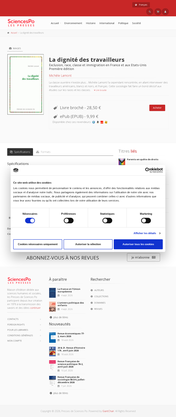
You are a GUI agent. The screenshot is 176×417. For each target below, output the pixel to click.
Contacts (13, 319)
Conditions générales (20, 335)
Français (143, 4)
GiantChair (108, 411)
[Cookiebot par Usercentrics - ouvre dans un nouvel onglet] (148, 170)
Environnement (73, 23)
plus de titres (60, 317)
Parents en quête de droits (142, 159)
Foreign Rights (16, 324)
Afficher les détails (145, 233)
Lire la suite (101, 90)
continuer (35, 307)
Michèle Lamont (60, 75)
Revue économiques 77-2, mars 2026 (71, 335)
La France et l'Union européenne (69, 290)
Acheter (157, 107)
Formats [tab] (45, 151)
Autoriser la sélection (88, 244)
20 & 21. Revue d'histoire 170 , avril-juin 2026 (71, 349)
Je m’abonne (140, 257)
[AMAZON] (98, 122)
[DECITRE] (102, 122)
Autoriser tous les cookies (138, 244)
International (106, 23)
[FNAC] (106, 122)
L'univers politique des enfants (71, 304)
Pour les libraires (17, 329)
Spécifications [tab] (21, 151)
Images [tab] (16, 48)
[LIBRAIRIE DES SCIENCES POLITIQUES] (93, 122)
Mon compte (14, 340)
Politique (123, 23)
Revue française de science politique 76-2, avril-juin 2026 (70, 364)
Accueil (55, 23)
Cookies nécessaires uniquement (38, 244)
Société (136, 23)
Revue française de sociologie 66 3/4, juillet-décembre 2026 (71, 379)
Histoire (91, 23)
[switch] (69, 220)
